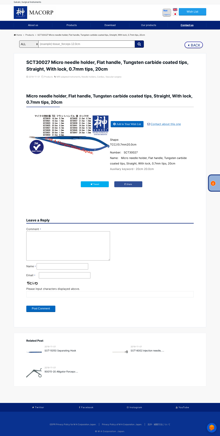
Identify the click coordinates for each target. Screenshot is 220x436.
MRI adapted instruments (68, 76)
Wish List (192, 11)
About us (33, 25)
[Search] (139, 44)
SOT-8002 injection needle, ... (147, 350)
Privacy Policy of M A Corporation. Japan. (122, 424)
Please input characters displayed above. (53, 288)
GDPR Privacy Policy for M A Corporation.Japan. (73, 424)
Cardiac (100, 76)
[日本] (175, 14)
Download (110, 25)
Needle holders (88, 76)
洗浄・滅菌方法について (159, 424)
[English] (175, 10)
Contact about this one (166, 124)
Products (72, 25)
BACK (195, 45)
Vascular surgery (114, 76)
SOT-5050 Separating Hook (60, 350)
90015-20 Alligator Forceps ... (61, 371)
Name (31, 266)
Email (30, 275)
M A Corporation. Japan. (111, 431)
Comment (33, 229)
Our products (148, 25)
